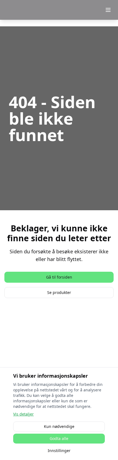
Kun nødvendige (59, 426)
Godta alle (59, 438)
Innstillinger (59, 450)
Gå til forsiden (59, 277)
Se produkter (59, 292)
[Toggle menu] (108, 9)
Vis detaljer (23, 414)
